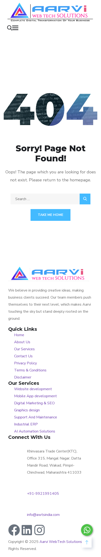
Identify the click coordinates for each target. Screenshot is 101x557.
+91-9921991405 (43, 493)
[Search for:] (50, 199)
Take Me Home (50, 215)
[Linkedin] (27, 530)
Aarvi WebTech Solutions (60, 541)
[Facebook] (14, 530)
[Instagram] (39, 530)
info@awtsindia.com (43, 514)
